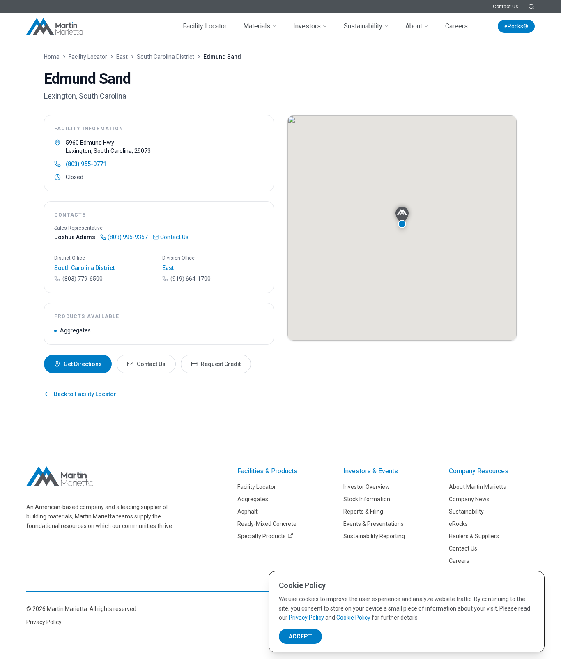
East (122, 56)
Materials (256, 26)
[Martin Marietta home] (59, 476)
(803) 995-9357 (128, 237)
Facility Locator (205, 26)
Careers (456, 26)
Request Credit (221, 364)
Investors (307, 26)
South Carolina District (165, 56)
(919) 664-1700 (190, 278)
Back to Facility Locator (85, 394)
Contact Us (505, 6)
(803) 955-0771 (86, 164)
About (413, 26)
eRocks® (516, 26)
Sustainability (363, 26)
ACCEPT (300, 636)
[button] (402, 217)
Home (52, 56)
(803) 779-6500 (82, 278)
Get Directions (83, 364)
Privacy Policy (44, 622)
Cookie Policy (353, 617)
